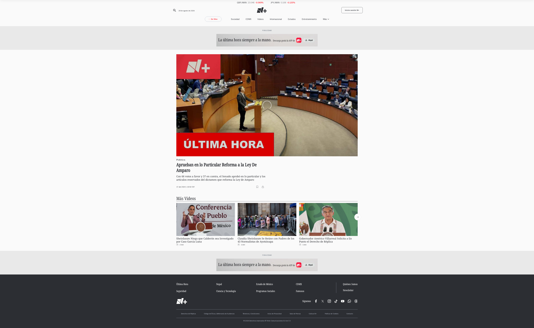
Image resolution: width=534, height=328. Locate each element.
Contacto (349, 314)
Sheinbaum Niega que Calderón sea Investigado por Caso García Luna (204, 240)
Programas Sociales (265, 291)
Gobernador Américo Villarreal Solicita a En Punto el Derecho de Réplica (325, 240)
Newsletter (348, 290)
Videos (260, 19)
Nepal (219, 284)
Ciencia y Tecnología (226, 291)
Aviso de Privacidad (275, 314)
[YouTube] (342, 301)
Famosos (300, 291)
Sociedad (235, 19)
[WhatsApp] (349, 301)
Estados (292, 19)
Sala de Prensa (295, 314)
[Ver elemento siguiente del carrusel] (357, 217)
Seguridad (181, 291)
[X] (322, 301)
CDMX (248, 19)
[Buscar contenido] (174, 10)
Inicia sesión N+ (352, 11)
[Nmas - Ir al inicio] (261, 10)
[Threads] (356, 301)
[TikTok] (336, 301)
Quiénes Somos (350, 284)
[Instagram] (329, 301)
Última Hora (182, 284)
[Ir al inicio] (181, 301)
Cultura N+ (313, 314)
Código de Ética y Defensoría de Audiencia (219, 314)
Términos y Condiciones (251, 314)
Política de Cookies (331, 314)
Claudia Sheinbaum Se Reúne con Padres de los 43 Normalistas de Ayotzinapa (266, 240)
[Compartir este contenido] (263, 187)
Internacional (276, 19)
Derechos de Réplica (188, 314)
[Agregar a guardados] (257, 187)
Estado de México (264, 284)
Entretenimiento (309, 19)
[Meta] (316, 301)
